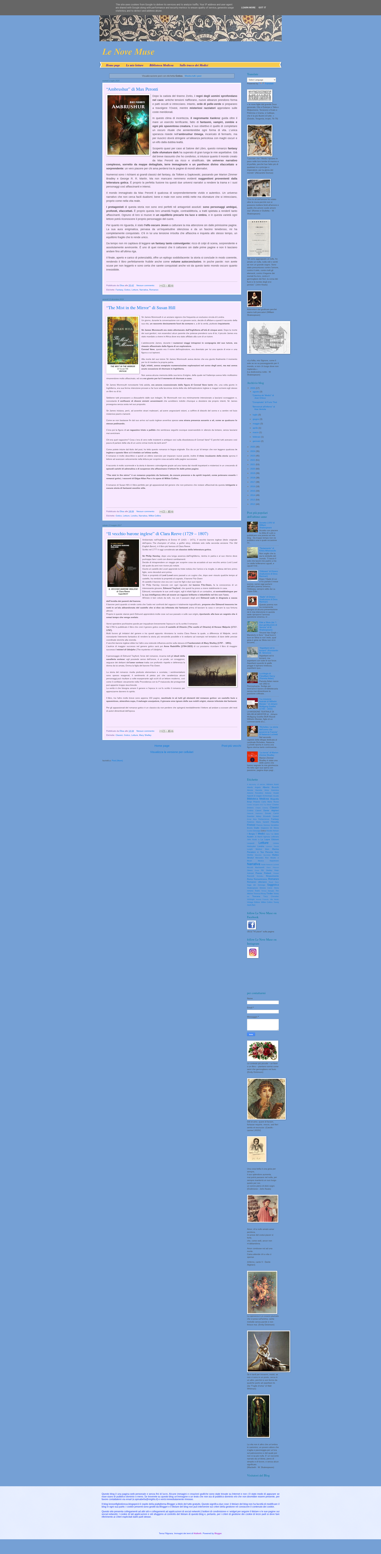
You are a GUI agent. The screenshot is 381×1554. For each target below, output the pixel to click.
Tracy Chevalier (271, 896)
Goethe (249, 831)
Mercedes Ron (262, 858)
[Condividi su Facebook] (169, 285)
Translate (269, 83)
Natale (263, 864)
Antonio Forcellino (255, 793)
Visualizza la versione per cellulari (171, 752)
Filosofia (275, 822)
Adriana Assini (272, 784)
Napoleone (274, 861)
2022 (253, 460)
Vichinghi (251, 899)
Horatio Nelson (272, 831)
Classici (119, 735)
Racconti (250, 876)
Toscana (256, 896)
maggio (256, 424)
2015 (253, 491)
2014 (253, 495)
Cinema (265, 808)
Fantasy (119, 290)
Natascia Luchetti (272, 864)
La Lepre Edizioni (270, 839)
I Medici (260, 833)
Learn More (248, 7)
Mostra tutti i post (193, 76)
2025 (253, 447)
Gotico (127, 290)
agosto (256, 392)
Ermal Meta (252, 819)
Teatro (257, 891)
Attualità (276, 796)
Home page (113, 65)
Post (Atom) (117, 760)
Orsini (257, 870)
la (258, 839)
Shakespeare (252, 888)
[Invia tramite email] (160, 285)
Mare (267, 849)
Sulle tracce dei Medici (194, 65)
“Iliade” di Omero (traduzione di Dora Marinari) (268, 599)
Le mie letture (134, 65)
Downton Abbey (254, 816)
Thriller (269, 893)
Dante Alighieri (271, 810)
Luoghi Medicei (254, 849)
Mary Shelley (145, 735)
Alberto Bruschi (271, 787)
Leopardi (250, 843)
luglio (255, 415)
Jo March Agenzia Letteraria (267, 837)
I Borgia (251, 834)
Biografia (274, 799)
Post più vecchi (231, 745)
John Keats (252, 840)
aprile (256, 428)
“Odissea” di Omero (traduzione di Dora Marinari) (268, 573)
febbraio (257, 437)
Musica (261, 861)
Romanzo (153, 290)
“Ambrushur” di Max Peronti (132, 89)
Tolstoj (276, 894)
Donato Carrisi (272, 813)
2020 (253, 469)
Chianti (258, 808)
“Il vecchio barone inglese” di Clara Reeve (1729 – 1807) (157, 533)
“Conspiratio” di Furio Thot (264, 402)
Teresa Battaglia (267, 891)
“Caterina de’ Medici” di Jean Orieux (263, 396)
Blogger (218, 1533)
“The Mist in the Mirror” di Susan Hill (140, 307)
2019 (253, 473)
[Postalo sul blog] (163, 285)
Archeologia (267, 796)
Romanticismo (260, 879)
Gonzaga (256, 831)
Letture (135, 290)
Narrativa (143, 290)
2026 (253, 388)
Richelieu (260, 876)
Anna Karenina (271, 790)
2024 (253, 451)
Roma (250, 879)
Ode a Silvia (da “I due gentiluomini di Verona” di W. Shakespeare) (268, 626)
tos (248, 896)
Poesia (259, 873)
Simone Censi (266, 888)
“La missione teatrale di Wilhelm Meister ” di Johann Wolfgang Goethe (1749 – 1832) (268, 704)
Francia (259, 825)
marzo (256, 432)
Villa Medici (274, 899)
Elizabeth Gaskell (271, 816)
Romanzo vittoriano (257, 882)
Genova (266, 825)
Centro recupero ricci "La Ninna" (259, 805)
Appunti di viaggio (254, 796)
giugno (256, 419)
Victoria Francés (262, 899)
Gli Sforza (274, 828)
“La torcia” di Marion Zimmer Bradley (268, 753)
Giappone (265, 828)
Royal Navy (274, 882)
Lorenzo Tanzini (272, 846)
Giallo (256, 828)
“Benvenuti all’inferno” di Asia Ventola (263, 408)
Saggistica (273, 884)
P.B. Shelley (266, 870)
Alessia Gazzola (254, 790)
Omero (250, 870)
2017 (253, 482)
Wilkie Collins (155, 516)
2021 (253, 464)
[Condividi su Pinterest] (172, 285)
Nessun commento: (145, 285)
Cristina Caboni (254, 811)
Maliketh (198, 1533)
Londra (134, 516)
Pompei (276, 873)
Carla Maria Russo (270, 802)
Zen (253, 905)
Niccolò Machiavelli (255, 867)
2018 (253, 478)
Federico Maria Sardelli (258, 822)
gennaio (257, 441)
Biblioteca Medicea (162, 65)
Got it (262, 7)
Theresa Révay (260, 894)
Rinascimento (272, 876)
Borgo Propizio (253, 802)
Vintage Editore (253, 902)
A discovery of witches (256, 784)
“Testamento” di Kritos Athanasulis (267, 549)
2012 (253, 504)
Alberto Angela (254, 787)
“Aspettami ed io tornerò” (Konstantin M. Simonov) (268, 650)
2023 (253, 456)
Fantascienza (263, 819)
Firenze (251, 825)
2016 (253, 486)
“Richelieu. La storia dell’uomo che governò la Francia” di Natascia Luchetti (268, 731)
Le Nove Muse (128, 51)
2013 (253, 500)
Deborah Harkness (255, 813)
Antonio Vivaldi (272, 793)
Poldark (267, 873)
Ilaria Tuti (269, 834)
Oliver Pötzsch (272, 867)
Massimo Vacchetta (262, 855)
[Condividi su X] (166, 285)
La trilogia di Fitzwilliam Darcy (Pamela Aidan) (267, 676)
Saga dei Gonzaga (256, 885)
